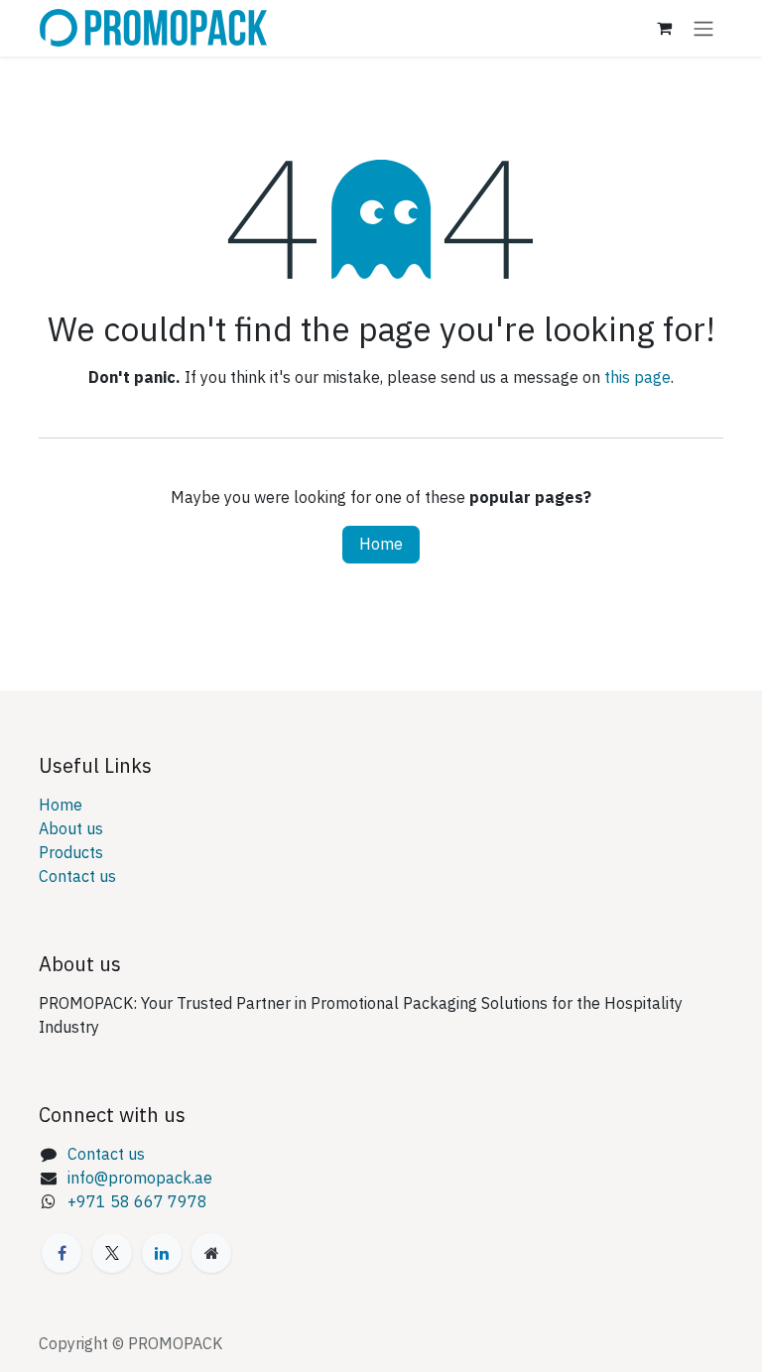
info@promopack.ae (139, 1178)
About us (71, 829)
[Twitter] (112, 1253)
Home (381, 545)
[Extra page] (211, 1253)
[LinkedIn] (162, 1253)
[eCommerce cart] (664, 28)
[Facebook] (61, 1253)
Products (71, 853)
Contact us (77, 877)
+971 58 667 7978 (137, 1202)
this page (637, 378)
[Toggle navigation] (703, 28)
